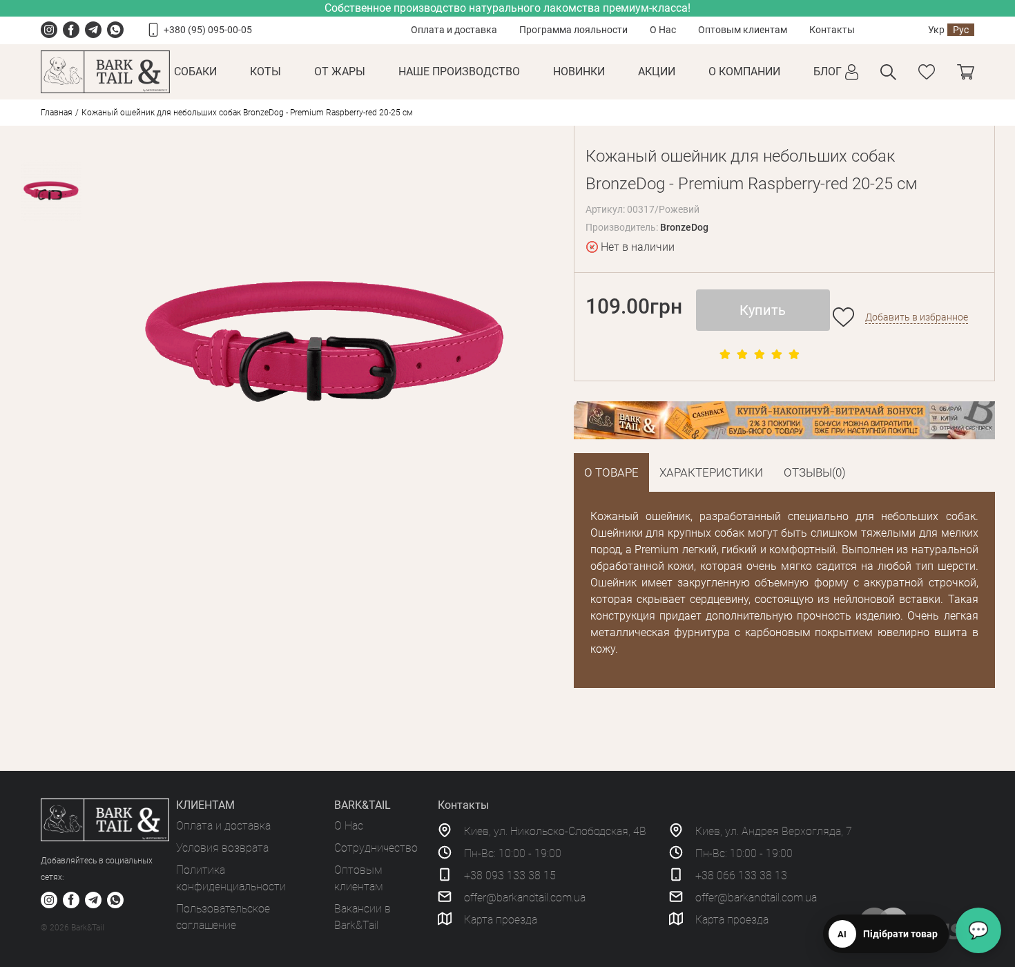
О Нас (663, 29)
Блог (827, 71)
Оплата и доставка (454, 29)
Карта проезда (500, 919)
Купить (763, 310)
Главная (56, 112)
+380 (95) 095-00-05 (208, 29)
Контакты (832, 29)
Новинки (579, 71)
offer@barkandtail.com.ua (525, 897)
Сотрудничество (376, 847)
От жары (339, 71)
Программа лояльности (573, 29)
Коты (265, 71)
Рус (961, 29)
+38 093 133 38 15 (510, 875)
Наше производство (459, 71)
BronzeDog (684, 227)
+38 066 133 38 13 (741, 875)
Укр (936, 29)
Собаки (195, 71)
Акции (656, 71)
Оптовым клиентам (742, 29)
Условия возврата (222, 847)
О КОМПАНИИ (744, 71)
